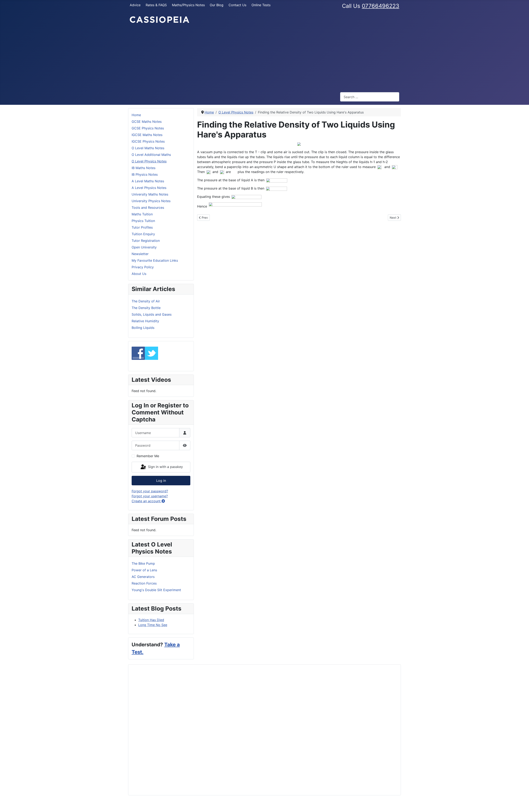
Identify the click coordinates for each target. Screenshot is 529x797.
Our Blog (216, 5)
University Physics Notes (151, 201)
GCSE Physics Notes (148, 128)
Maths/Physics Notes (188, 5)
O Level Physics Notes (149, 161)
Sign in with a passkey (165, 467)
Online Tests (260, 5)
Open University (144, 247)
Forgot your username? (150, 496)
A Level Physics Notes (149, 188)
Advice (135, 5)
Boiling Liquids (143, 328)
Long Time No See (152, 625)
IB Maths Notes (143, 168)
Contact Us (237, 5)
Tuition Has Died (151, 620)
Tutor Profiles (142, 227)
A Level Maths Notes (148, 181)
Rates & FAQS (156, 5)
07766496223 (380, 5)
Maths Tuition (142, 214)
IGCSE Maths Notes (147, 135)
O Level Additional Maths (151, 155)
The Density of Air (146, 301)
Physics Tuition (143, 221)
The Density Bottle (146, 308)
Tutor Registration (146, 241)
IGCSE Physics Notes (148, 141)
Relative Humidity (145, 321)
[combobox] (369, 96)
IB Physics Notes (145, 174)
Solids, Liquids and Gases (152, 314)
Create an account (147, 501)
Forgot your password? (150, 491)
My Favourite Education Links (155, 260)
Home (136, 115)
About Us (139, 274)
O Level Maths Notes (148, 148)
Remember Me (148, 456)
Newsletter (140, 254)
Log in (161, 480)
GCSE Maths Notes (147, 121)
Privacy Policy (143, 267)
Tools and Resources (148, 207)
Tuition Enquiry (143, 234)
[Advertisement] (264, 58)
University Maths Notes (150, 194)
